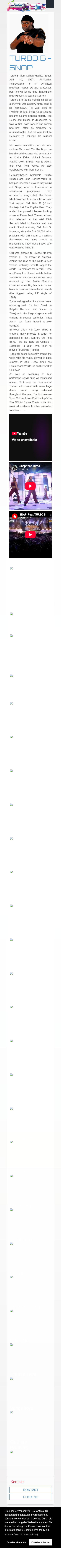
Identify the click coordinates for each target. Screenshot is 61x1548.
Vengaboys (21, 1408)
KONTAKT (30, 1490)
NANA (16, 1104)
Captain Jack (24, 800)
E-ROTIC (19, 1340)
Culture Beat (23, 1374)
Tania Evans (23, 1002)
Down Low (21, 699)
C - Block (19, 564)
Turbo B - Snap (26, 1306)
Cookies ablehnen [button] (16, 1542)
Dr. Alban (19, 867)
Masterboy (21, 1205)
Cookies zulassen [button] (40, 1542)
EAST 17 (19, 1171)
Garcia (17, 901)
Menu (50, 4)
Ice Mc (17, 1070)
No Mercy (20, 969)
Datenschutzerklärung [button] (25, 1534)
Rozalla (18, 631)
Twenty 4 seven (26, 1036)
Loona (16, 1273)
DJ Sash (19, 834)
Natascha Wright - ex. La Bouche (25, 603)
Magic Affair (22, 935)
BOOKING (30, 1497)
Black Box (20, 766)
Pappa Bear (22, 732)
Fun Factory (22, 1138)
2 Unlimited (22, 1239)
